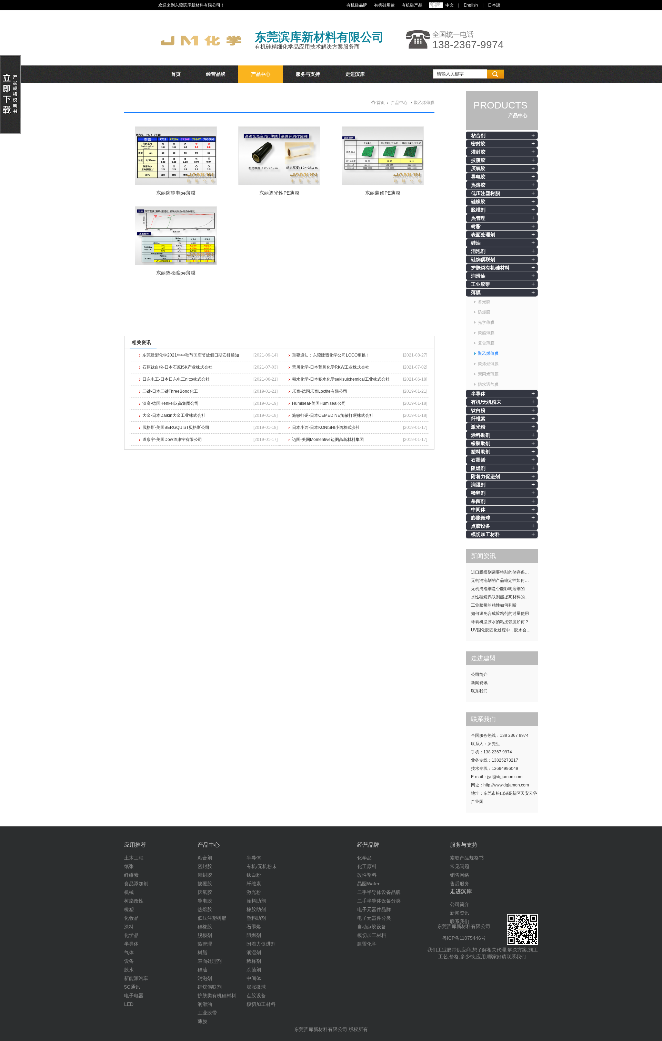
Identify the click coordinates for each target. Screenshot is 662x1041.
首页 (176, 74)
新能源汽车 (136, 978)
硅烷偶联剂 (483, 259)
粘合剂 (478, 135)
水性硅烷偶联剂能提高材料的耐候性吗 (504, 597)
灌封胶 (478, 152)
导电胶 (478, 176)
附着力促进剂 (485, 476)
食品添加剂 (136, 883)
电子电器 (133, 995)
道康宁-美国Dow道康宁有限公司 (172, 439)
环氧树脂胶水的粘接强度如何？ (500, 621)
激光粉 (478, 427)
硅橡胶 (478, 201)
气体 (129, 952)
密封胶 (478, 143)
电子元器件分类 (374, 918)
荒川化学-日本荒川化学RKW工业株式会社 (330, 367)
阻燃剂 (478, 468)
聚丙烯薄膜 (488, 374)
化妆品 (131, 918)
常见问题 (459, 866)
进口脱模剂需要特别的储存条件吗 (502, 572)
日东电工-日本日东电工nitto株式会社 (176, 379)
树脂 (476, 226)
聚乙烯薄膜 (488, 353)
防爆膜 (484, 312)
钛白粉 (478, 410)
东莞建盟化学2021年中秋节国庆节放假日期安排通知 (190, 355)
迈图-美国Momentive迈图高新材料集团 (328, 439)
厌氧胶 (478, 168)
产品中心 (260, 74)
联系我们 (479, 691)
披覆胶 (478, 160)
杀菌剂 (478, 501)
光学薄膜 (486, 322)
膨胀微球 (480, 517)
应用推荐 (135, 845)
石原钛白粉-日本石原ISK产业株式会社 (177, 367)
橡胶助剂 (480, 443)
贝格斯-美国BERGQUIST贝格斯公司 (175, 427)
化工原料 (367, 866)
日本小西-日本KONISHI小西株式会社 (326, 427)
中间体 (478, 509)
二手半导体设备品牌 (379, 892)
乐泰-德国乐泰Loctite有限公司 (319, 391)
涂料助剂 (480, 435)
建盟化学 (367, 944)
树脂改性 (133, 901)
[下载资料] (10, 132)
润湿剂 (478, 484)
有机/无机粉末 (486, 402)
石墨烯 (478, 460)
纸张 (129, 866)
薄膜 (476, 292)
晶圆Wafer (368, 883)
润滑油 (478, 276)
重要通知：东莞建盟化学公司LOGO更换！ (331, 355)
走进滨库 (355, 74)
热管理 (478, 218)
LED (128, 1004)
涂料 (129, 926)
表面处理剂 (483, 234)
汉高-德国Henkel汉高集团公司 (170, 403)
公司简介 (479, 674)
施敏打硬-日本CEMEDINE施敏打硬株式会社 (332, 415)
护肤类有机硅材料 (490, 267)
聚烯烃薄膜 (488, 363)
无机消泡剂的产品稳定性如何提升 (502, 580)
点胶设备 (480, 526)
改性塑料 (367, 875)
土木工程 (133, 857)
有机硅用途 (384, 5)
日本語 (494, 5)
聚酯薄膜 (486, 332)
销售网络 (459, 875)
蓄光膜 (484, 301)
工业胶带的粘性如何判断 (493, 605)
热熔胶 (478, 185)
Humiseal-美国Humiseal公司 (319, 403)
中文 (449, 5)
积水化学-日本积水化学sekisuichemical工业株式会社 (341, 379)
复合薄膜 (486, 343)
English (471, 5)
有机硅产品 (412, 5)
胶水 (129, 969)
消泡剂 (478, 251)
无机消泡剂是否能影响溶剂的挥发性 (504, 588)
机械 (129, 892)
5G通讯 (132, 987)
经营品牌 (215, 74)
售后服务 (459, 883)
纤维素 (478, 418)
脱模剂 (478, 210)
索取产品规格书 (467, 857)
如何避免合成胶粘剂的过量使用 (500, 613)
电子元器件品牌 (374, 909)
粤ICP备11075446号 (464, 938)
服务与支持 (308, 74)
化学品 (131, 935)
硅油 (476, 243)
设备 (129, 961)
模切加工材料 (485, 534)
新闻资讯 (479, 682)
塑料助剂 (480, 451)
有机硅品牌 (357, 5)
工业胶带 (480, 284)
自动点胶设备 (371, 926)
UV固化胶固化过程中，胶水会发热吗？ (504, 630)
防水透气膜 (488, 384)
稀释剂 (478, 493)
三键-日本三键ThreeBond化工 (170, 391)
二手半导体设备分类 (379, 901)
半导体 (478, 393)
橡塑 (129, 909)
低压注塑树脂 (485, 193)
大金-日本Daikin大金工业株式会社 (173, 415)
